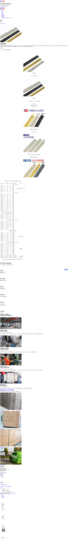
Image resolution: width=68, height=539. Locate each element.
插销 (6, 484)
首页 (0, 23)
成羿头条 (3, 17)
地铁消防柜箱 (2, 428)
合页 (4, 484)
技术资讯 (5, 17)
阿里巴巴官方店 (2, 7)
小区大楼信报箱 (2, 410)
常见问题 (10, 17)
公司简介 (3, 486)
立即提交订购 (2, 472)
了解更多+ (1, 475)
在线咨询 (5, 472)
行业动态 (8, 17)
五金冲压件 (3, 14)
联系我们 (3, 15)
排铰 (2, 11)
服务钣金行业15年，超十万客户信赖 (7, 389)
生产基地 (8, 486)
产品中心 (3, 23)
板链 (2, 12)
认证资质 (5, 486)
